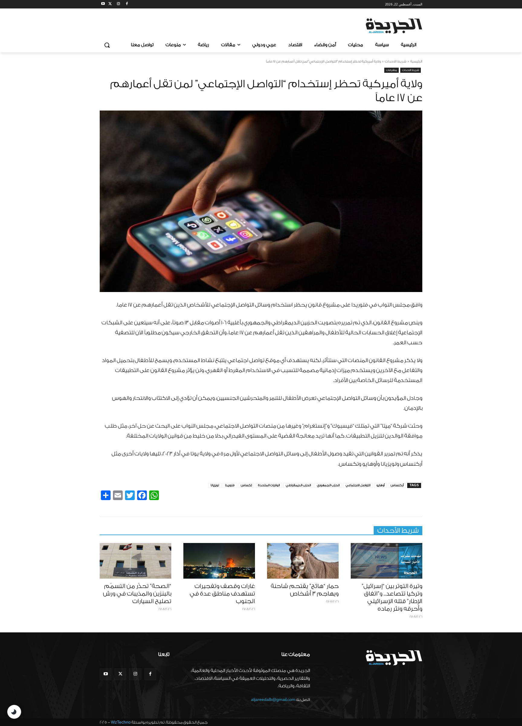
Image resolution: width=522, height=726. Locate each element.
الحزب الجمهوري (328, 485)
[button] (107, 45)
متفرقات (391, 70)
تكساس (246, 485)
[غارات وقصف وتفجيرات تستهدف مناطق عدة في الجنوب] (219, 561)
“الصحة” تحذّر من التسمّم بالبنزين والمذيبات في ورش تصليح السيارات (137, 594)
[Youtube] (103, 4)
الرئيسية (416, 61)
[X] (110, 4)
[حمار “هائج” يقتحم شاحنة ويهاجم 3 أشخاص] (303, 561)
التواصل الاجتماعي (358, 485)
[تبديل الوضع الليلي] (14, 712)
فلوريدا (230, 485)
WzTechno (121, 722)
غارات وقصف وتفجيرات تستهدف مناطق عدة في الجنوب (222, 594)
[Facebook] (126, 4)
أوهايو (380, 485)
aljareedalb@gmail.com (273, 699)
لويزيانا (215, 485)
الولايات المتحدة (269, 485)
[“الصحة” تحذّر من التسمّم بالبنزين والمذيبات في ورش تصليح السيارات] (135, 561)
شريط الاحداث (395, 61)
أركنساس (397, 485)
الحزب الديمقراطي (298, 485)
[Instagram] (118, 4)
